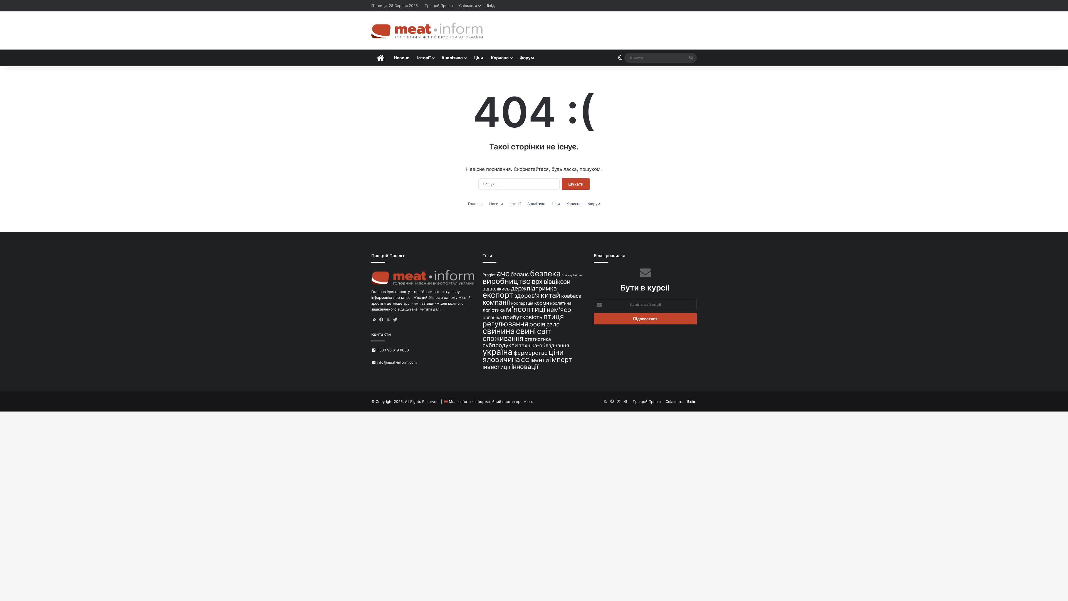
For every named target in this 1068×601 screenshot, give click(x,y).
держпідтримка (534, 288)
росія (537, 324)
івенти (539, 359)
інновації (524, 366)
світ (544, 331)
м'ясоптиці (526, 309)
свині (526, 331)
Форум (527, 57)
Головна (475, 203)
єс (525, 359)
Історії (424, 57)
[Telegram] (394, 319)
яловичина (501, 359)
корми (541, 303)
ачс (503, 273)
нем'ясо (559, 309)
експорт (498, 295)
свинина (499, 331)
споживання (503, 338)
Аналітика (452, 57)
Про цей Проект (439, 5)
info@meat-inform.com (396, 362)
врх (537, 281)
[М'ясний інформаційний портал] (427, 30)
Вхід (491, 5)
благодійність (572, 275)
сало (553, 324)
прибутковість (522, 317)
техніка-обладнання (544, 345)
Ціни (478, 57)
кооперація (522, 303)
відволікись (496, 289)
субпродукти (500, 345)
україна (498, 352)
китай (550, 295)
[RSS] (374, 319)
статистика (538, 339)
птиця (553, 316)
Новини (401, 57)
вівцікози (557, 281)
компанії (496, 302)
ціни (556, 352)
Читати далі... (432, 309)
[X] (388, 319)
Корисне (500, 57)
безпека (545, 273)
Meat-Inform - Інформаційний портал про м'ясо (491, 401)
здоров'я (527, 295)
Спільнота (468, 5)
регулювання (505, 323)
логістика (494, 310)
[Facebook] (381, 319)
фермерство (531, 352)
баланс (520, 274)
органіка (492, 317)
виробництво (507, 281)
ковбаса (571, 296)
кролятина (561, 303)
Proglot (489, 274)
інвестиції (496, 366)
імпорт (561, 360)
